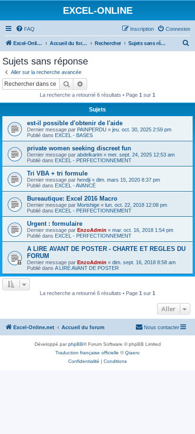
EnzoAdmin (91, 230)
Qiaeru (132, 352)
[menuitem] (25, 29)
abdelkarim (89, 154)
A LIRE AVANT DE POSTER (87, 268)
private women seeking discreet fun (79, 148)
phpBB (75, 344)
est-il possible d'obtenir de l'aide (75, 123)
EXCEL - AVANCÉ (75, 185)
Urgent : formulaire (54, 223)
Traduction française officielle (87, 352)
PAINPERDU (91, 129)
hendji (83, 180)
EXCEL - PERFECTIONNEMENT (93, 160)
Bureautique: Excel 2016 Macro (72, 198)
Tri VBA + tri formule (57, 173)
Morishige (88, 205)
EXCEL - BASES (74, 135)
